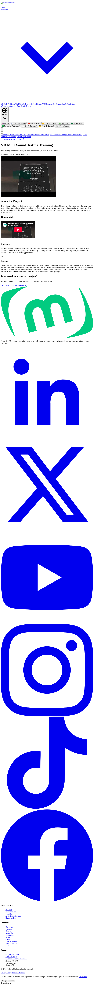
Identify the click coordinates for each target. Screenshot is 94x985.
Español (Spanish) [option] (49, 123)
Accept (4, 981)
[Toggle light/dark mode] (2, 129)
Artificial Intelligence (34, 104)
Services (13, 106)
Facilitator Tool (13, 104)
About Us (9, 933)
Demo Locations (12, 943)
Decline (11, 981)
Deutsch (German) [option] (46, 126)
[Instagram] (47, 715)
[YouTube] (47, 623)
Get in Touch (26, 106)
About (7, 106)
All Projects (7, 139)
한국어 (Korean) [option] (62, 126)
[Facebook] (47, 901)
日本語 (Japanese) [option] (29, 126)
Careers (8, 931)
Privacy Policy (6, 973)
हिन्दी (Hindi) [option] (64, 123)
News (19, 137)
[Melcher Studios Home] (10, 4)
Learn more (83, 977)
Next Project (17, 139)
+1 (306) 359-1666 (12, 955)
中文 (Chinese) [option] (34, 123)
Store (19, 106)
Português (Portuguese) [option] (11, 126)
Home (3, 7)
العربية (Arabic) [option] (77, 123)
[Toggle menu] (2, 133)
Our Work (9, 927)
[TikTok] (47, 808)
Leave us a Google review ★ (16, 959)
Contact (8, 939)
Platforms (4, 135)
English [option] (5, 123)
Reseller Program (12, 941)
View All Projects (19, 285)
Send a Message (11, 957)
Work (3, 106)
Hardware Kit (10, 918)
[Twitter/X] (47, 530)
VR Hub (4, 104)
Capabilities (10, 935)
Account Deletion (18, 973)
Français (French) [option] (18, 123)
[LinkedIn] (47, 438)
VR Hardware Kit (48, 104)
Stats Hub (22, 104)
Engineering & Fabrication (65, 104)
